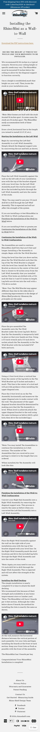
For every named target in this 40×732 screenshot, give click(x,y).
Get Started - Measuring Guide (20, 698)
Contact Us (20, 694)
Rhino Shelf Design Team (20, 701)
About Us (20, 680)
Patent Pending (20, 690)
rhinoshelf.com (23, 716)
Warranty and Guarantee (20, 687)
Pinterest (21, 712)
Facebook (21, 705)
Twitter (21, 708)
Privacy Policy (20, 683)
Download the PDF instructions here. (18, 43)
